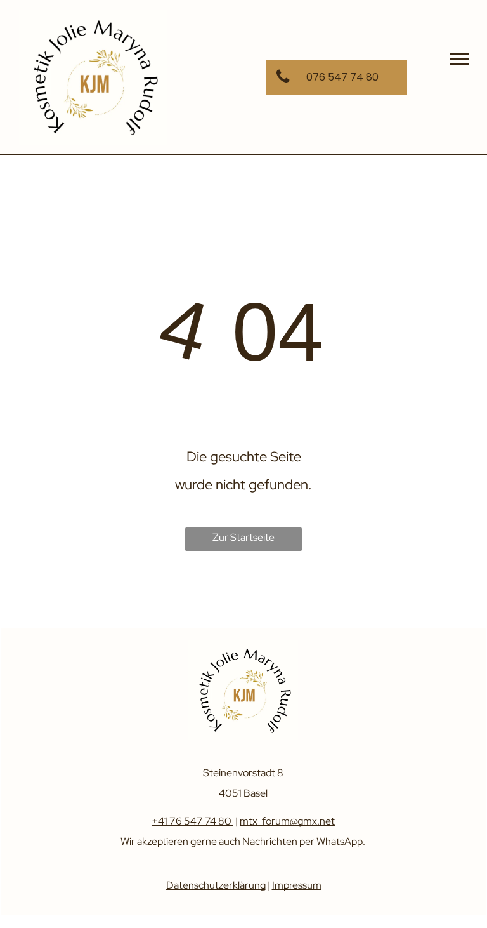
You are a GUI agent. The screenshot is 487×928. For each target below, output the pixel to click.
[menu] (459, 59)
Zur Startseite (243, 537)
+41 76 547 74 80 (191, 821)
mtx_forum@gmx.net (287, 821)
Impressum (296, 885)
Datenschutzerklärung (216, 885)
